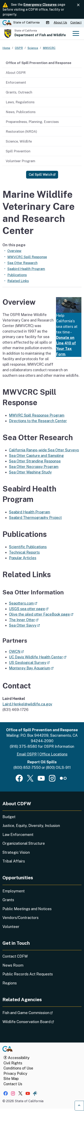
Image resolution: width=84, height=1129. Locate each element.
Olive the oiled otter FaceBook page (41, 614)
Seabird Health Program (26, 269)
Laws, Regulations (20, 102)
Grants (8, 900)
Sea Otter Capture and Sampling (36, 455)
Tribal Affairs (13, 861)
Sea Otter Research (22, 263)
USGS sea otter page (29, 609)
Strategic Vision (16, 852)
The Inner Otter (24, 620)
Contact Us (12, 1084)
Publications (17, 275)
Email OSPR (27, 754)
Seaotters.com (23, 603)
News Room (12, 965)
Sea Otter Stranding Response (35, 461)
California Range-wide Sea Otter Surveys (44, 450)
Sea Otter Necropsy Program (34, 466)
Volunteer (10, 926)
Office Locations (53, 754)
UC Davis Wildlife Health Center (37, 657)
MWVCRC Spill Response (27, 257)
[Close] (78, 5)
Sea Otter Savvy (24, 625)
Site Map (11, 1078)
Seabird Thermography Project (35, 517)
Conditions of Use (18, 1068)
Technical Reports (24, 552)
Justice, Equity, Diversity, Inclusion (31, 825)
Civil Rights (12, 1063)
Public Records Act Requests (27, 974)
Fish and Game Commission (39, 1012)
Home (6, 47)
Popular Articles (22, 558)
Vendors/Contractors (20, 917)
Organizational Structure (23, 843)
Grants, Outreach (19, 92)
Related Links (18, 281)
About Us (60, 22)
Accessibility (18, 1058)
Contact (76, 22)
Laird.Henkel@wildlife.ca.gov (27, 704)
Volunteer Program (20, 161)
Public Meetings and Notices (27, 909)
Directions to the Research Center (38, 421)
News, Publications (20, 112)
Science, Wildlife (19, 141)
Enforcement (16, 82)
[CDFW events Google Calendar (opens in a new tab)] (48, 22)
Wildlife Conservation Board (39, 1021)
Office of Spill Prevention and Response (38, 63)
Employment (13, 891)
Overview (14, 251)
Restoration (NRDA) (21, 131)
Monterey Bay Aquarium (31, 668)
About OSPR (16, 73)
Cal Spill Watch (43, 174)
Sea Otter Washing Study (30, 472)
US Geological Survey (29, 662)
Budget (8, 817)
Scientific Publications (28, 547)
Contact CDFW (15, 956)
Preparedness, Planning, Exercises (32, 122)
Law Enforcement (17, 834)
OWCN (16, 651)
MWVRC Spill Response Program (36, 415)
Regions (9, 983)
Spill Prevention (18, 151)
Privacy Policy (15, 1073)
